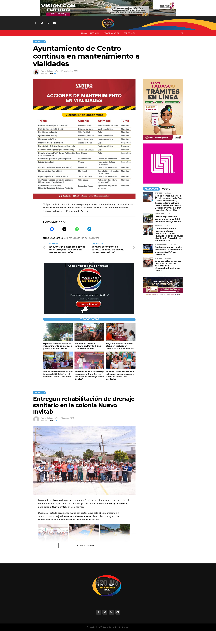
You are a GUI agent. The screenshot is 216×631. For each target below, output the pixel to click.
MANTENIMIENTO (81, 238)
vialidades (94, 238)
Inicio (84, 33)
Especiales (129, 33)
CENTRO (68, 238)
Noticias (94, 33)
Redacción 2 (49, 421)
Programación (112, 33)
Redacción (48, 74)
